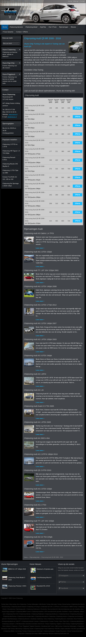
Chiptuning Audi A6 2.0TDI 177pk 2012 (40, 305)
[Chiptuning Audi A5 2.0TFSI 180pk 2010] (29, 460)
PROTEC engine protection (62, 628)
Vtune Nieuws (35, 564)
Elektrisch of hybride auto (45, 569)
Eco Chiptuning (21, 604)
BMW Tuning (73, 606)
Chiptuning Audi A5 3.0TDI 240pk (38, 355)
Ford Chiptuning (49, 628)
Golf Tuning (11, 628)
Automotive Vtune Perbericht (75, 619)
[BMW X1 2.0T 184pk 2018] (4, 570)
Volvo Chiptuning (49, 619)
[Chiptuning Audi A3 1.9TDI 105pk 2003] (29, 346)
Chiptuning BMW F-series (23, 611)
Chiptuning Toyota (28, 628)
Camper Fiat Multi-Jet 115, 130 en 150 (10, 178)
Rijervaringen (63, 27)
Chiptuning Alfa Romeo (9, 616)
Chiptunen (15, 626)
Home (70, 1)
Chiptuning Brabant (49, 631)
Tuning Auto (20, 633)
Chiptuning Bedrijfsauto (77, 621)
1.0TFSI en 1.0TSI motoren (61, 606)
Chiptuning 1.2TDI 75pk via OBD (10, 171)
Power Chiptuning (51, 624)
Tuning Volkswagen (32, 604)
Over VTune (53, 27)
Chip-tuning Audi (34, 557)
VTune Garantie (8, 32)
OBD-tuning (58, 626)
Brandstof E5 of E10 (43, 586)
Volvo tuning (12, 604)
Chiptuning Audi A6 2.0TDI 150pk (38, 252)
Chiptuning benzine (16, 27)
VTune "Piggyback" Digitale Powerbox (29, 626)
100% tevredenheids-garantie (52, 611)
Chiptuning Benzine (60, 619)
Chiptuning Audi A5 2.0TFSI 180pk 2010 (41, 454)
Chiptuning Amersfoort (41, 616)
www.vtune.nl (13, 114)
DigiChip (43, 27)
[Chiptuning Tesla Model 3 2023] (4, 578)
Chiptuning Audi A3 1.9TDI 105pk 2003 (40, 339)
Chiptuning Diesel (64, 614)
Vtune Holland (6, 626)
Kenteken (65, 611)
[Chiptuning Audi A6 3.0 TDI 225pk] (29, 543)
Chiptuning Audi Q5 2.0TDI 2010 (37, 470)
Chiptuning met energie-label (25, 616)
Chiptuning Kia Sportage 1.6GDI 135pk (11, 185)
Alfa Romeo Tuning (44, 604)
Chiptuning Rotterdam (37, 614)
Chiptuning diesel (31, 27)
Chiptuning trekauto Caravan (30, 621)
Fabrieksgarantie (20, 609)
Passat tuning (66, 604)
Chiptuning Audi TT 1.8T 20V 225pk (39, 521)
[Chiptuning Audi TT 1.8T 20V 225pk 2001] (29, 277)
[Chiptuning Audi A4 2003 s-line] (29, 444)
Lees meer (39, 248)
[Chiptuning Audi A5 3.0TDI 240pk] (29, 362)
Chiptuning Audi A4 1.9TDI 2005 (37, 422)
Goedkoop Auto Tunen (47, 626)
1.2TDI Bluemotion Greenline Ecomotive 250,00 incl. (29, 624)
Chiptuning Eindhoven (51, 614)
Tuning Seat (4, 604)
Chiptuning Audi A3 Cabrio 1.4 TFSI (39, 233)
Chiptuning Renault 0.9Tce (9, 159)
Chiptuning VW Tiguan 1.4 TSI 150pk (11, 152)
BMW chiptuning (43, 633)
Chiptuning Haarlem (37, 611)
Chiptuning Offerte (9, 631)
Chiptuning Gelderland (33, 609)
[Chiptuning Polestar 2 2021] (4, 586)
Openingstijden (8, 124)
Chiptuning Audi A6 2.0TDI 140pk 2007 (40, 323)
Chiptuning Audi (39, 628)
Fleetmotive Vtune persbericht (49, 609)
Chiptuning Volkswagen (69, 626)
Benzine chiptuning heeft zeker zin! (59, 633)
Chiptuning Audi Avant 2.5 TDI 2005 (39, 406)
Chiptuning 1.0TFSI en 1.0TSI (10, 145)
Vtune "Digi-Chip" (64, 621)
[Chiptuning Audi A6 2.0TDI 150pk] (29, 258)
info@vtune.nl (12, 117)
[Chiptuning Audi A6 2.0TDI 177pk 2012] (29, 311)
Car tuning (18, 631)
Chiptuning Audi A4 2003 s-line (37, 438)
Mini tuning (19, 628)
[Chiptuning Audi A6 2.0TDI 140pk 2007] (29, 330)
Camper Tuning (53, 621)
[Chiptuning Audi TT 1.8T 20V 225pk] (29, 527)
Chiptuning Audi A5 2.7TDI (35, 505)
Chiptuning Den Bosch (77, 604)
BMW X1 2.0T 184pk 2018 (17, 569)
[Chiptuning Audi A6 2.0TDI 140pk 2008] (29, 293)
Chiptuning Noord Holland (18, 606)
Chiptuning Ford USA (12, 614)
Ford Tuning (66, 624)
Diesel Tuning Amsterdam (74, 631)
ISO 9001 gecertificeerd (78, 628)
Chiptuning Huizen (61, 616)
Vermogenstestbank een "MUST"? (11, 621)
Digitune (59, 624)
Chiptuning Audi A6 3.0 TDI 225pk (38, 537)
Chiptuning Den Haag (31, 633)
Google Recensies (61, 631)
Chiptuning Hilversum (76, 614)
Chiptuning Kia (44, 621)
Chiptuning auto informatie (35, 631)
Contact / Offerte (22, 32)
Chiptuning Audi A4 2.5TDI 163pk (38, 489)
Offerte (77, 108)
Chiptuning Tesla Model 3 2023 (16, 579)
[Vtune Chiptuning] (9, 13)
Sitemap (76, 1)
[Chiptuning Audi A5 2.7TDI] (29, 511)
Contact (82, 1)
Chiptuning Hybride (24, 614)
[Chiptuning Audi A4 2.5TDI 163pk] (29, 495)
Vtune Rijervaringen (9, 564)
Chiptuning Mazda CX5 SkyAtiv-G (10, 165)
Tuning (24, 631)
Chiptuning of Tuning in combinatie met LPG (39, 606)
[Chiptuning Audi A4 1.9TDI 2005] (29, 428)
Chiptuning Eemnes (24, 619)
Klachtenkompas (12, 619)
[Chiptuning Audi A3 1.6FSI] (29, 380)
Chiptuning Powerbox (77, 624)
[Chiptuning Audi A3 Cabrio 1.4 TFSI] (29, 240)
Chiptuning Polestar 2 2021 (17, 586)
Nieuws (73, 27)
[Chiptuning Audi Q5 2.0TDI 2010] (29, 477)
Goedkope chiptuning (37, 619)
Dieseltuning (11, 609)
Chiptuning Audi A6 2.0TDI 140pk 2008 (40, 286)
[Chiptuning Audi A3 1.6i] (29, 396)
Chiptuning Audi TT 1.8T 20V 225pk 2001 (41, 270)
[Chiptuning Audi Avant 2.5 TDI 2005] (29, 412)
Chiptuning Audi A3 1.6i (34, 390)
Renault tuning (6, 606)
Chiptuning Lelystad (8, 624)
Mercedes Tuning (56, 604)
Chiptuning (52, 616)
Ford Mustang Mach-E (44, 577)
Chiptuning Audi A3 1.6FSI (35, 374)
